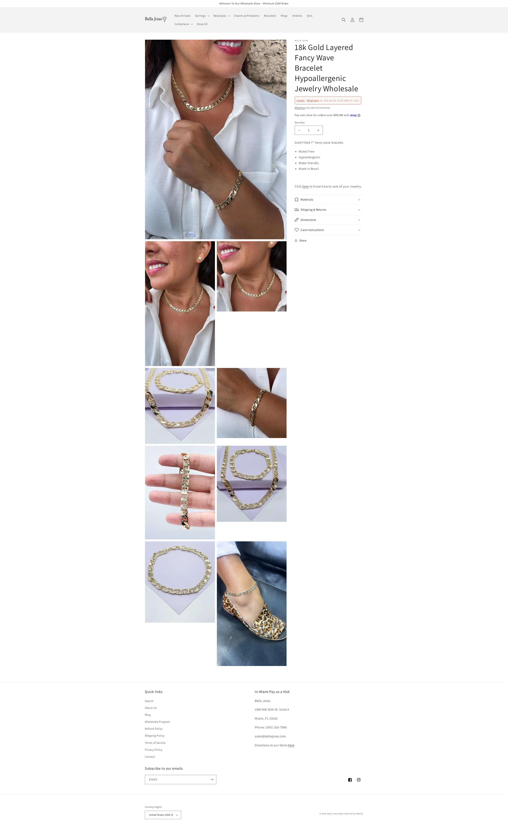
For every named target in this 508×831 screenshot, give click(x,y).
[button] (202, 16)
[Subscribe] (211, 779)
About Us (151, 708)
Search (149, 701)
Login (301, 100)
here (305, 186)
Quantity (300, 122)
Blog (148, 715)
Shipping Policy (155, 735)
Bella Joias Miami (335, 813)
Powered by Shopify (353, 813)
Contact (150, 756)
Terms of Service (155, 743)
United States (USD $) (161, 815)
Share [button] (303, 240)
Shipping (300, 107)
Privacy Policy (153, 749)
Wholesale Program (157, 721)
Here (291, 745)
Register (313, 100)
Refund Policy (154, 728)
